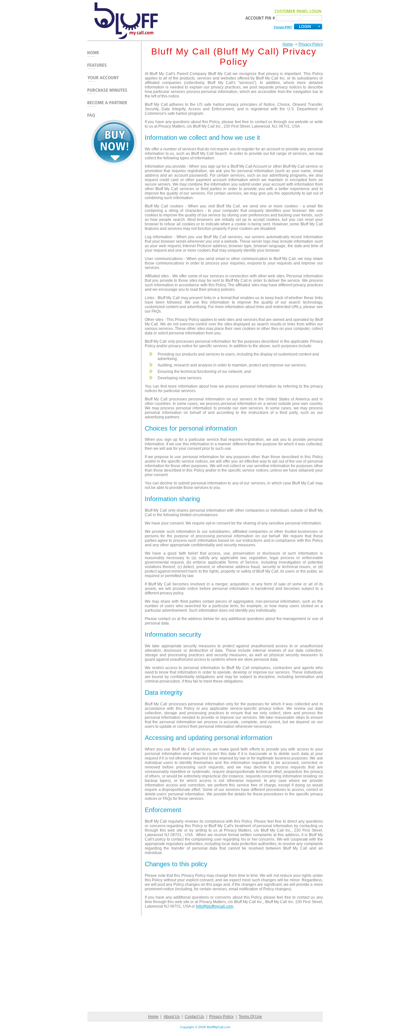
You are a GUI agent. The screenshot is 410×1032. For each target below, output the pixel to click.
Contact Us (194, 1016)
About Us (172, 1016)
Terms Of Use (250, 1016)
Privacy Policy (311, 44)
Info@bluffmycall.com (214, 906)
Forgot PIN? (283, 27)
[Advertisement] (114, 267)
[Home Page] (122, 39)
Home (288, 44)
